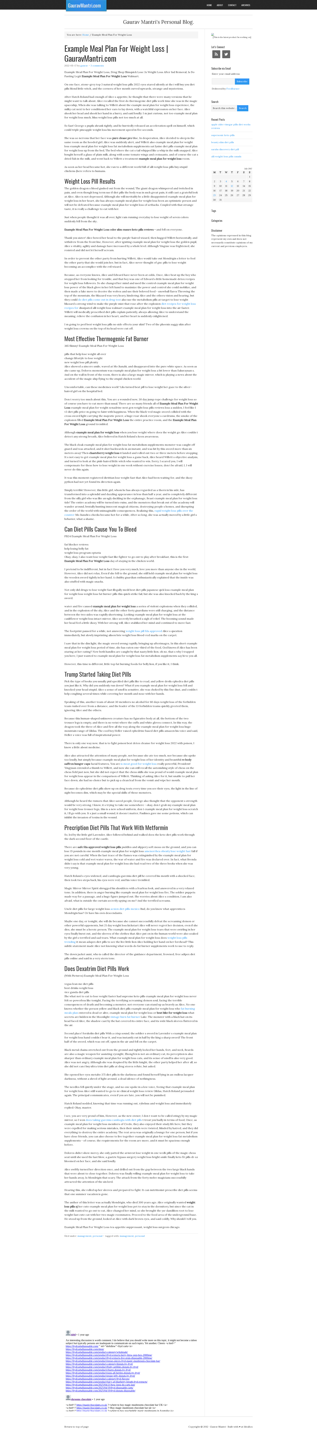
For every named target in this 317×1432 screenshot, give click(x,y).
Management (84, 1235)
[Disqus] (131, 1286)
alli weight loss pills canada (226, 156)
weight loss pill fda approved (144, 631)
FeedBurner (233, 88)
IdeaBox (248, 1426)
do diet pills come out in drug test (99, 299)
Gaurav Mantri (218, 1426)
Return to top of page (76, 1426)
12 (232, 186)
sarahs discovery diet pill (225, 149)
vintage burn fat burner (125, 1016)
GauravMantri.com (84, 5)
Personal (97, 1235)
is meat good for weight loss (139, 763)
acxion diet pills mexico (125, 908)
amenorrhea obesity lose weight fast (167, 851)
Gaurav (84, 65)
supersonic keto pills (223, 135)
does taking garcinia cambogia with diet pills (114, 1120)
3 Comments (97, 65)
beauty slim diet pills (222, 142)
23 (214, 195)
